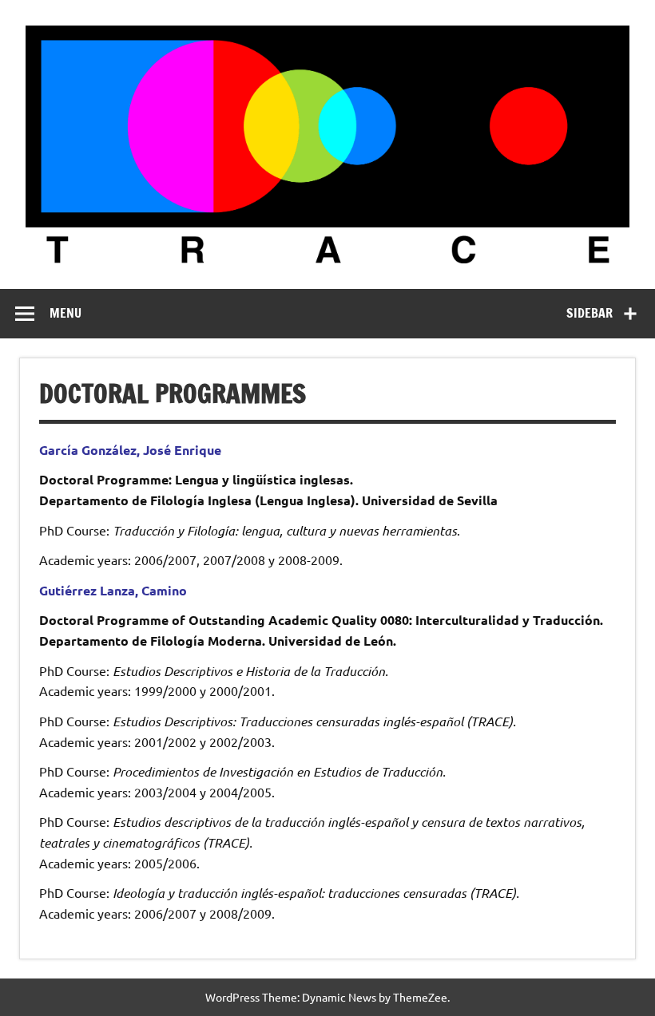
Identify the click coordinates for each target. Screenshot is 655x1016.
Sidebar (589, 313)
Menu (65, 313)
